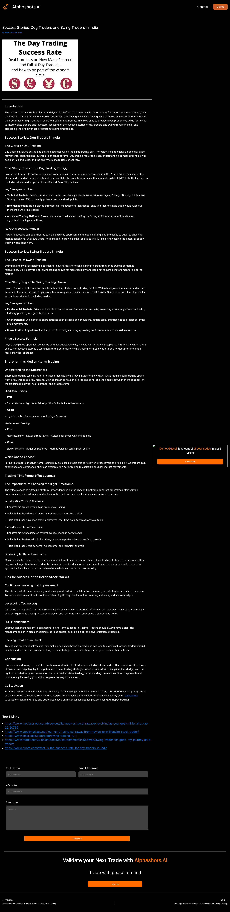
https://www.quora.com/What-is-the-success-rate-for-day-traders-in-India (56, 748)
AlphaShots (131, 695)
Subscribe (77, 838)
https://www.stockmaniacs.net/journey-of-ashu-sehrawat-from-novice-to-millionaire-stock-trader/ (72, 731)
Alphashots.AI (26, 6)
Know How (190, 462)
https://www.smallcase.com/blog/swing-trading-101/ (41, 735)
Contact (202, 7)
